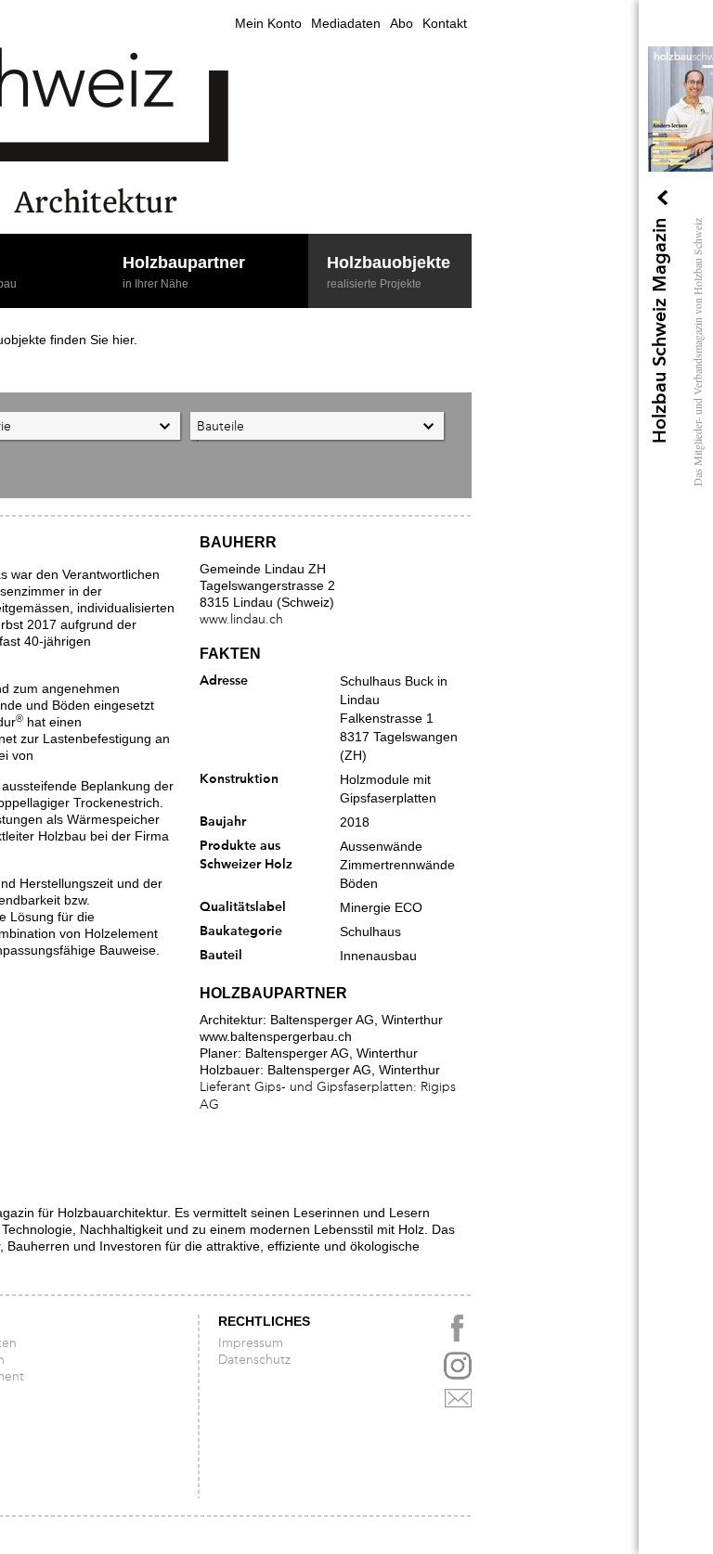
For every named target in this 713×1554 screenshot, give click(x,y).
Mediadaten (346, 23)
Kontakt (444, 23)
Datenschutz (254, 1360)
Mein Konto (268, 23)
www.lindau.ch (241, 619)
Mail (458, 1403)
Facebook (458, 1328)
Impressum (250, 1343)
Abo (401, 23)
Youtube (458, 1366)
